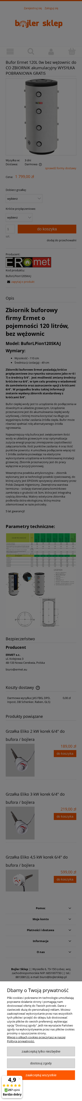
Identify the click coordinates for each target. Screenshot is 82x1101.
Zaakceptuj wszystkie (41, 1075)
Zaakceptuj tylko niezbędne (41, 1051)
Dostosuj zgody (41, 1063)
